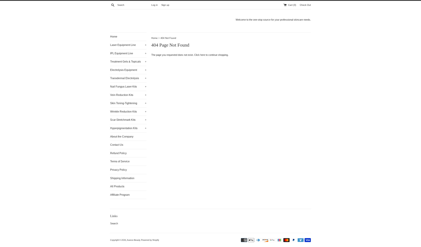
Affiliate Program (120, 194)
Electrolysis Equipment (128, 70)
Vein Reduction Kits (128, 95)
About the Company (121, 136)
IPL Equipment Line (128, 53)
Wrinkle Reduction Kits (128, 111)
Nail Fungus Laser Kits (128, 86)
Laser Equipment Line (128, 45)
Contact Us (116, 144)
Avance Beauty (133, 240)
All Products (117, 186)
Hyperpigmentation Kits (128, 128)
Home (113, 36)
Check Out (305, 5)
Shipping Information (122, 178)
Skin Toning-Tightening (128, 103)
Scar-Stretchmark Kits (128, 119)
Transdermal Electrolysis (128, 78)
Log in (154, 5)
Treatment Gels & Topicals (128, 61)
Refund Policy (118, 153)
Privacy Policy (118, 169)
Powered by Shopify (150, 240)
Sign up (165, 5)
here (202, 54)
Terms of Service (120, 161)
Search (114, 223)
